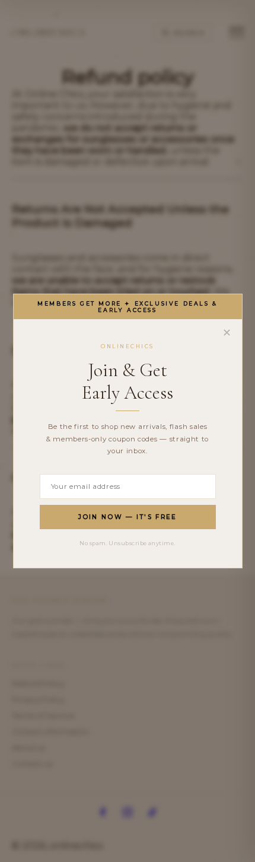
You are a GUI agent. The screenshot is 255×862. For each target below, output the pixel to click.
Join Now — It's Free (127, 517)
